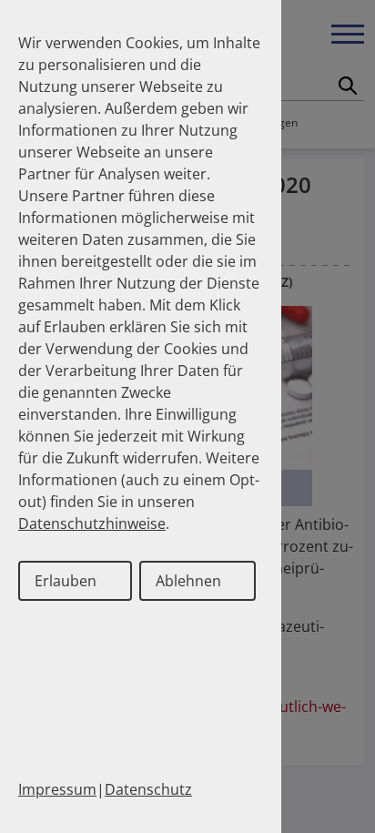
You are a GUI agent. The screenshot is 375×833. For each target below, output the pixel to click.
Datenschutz (148, 789)
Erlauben (65, 581)
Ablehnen (188, 581)
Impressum (57, 789)
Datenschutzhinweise (92, 523)
